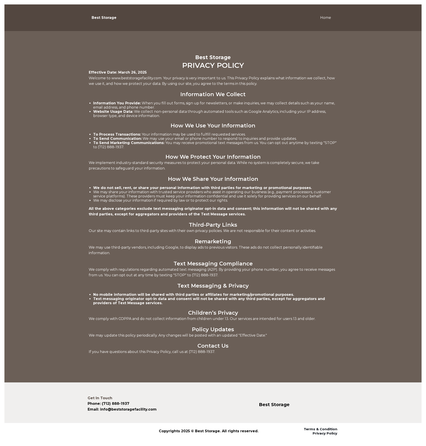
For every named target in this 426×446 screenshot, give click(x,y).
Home (325, 18)
